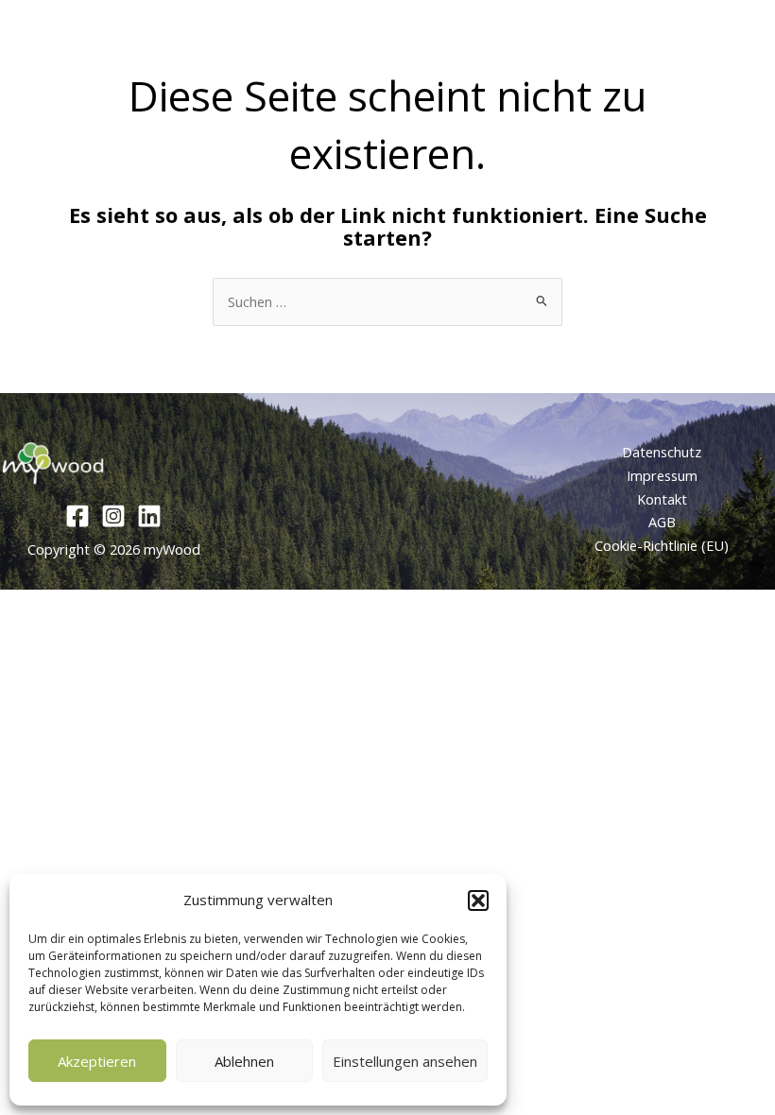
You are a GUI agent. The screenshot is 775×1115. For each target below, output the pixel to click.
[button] (478, 900)
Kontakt (662, 498)
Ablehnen (244, 1061)
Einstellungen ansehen (405, 1061)
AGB (662, 521)
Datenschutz (661, 451)
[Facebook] (77, 516)
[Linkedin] (149, 516)
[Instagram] (113, 516)
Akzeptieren (97, 1061)
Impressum (662, 475)
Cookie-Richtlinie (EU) (661, 545)
